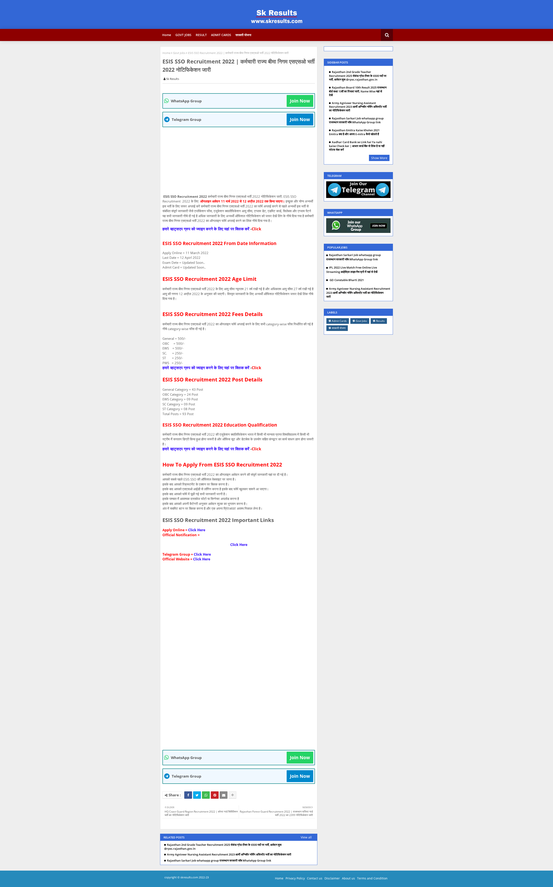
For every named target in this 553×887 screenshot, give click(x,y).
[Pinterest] (215, 795)
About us (348, 878)
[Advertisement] (241, 160)
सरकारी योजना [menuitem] (243, 35)
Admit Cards (339, 321)
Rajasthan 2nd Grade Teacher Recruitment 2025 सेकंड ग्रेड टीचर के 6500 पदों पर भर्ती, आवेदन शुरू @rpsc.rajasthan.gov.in (222, 847)
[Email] (223, 795)
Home (166, 53)
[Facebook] (188, 795)
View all (306, 837)
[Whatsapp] (206, 795)
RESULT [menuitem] (201, 35)
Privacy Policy (295, 878)
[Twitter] (197, 795)
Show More (379, 158)
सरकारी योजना (339, 328)
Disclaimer (332, 878)
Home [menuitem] (166, 35)
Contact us (314, 878)
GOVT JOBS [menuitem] (183, 35)
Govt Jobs (179, 53)
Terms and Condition (372, 878)
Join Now (300, 101)
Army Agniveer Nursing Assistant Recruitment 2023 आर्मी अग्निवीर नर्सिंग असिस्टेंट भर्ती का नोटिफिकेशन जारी (229, 854)
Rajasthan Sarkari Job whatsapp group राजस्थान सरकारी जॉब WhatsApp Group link (219, 860)
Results (380, 321)
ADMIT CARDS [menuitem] (221, 35)
